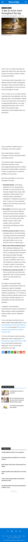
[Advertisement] (14, 52)
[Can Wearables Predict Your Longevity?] (5, 392)
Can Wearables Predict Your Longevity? (12, 452)
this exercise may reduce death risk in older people (13, 341)
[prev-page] (2, 413)
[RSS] (16, 531)
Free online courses (16, 537)
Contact (9, 537)
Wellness (9, 7)
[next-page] (5, 413)
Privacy (15, 536)
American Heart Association (10, 16)
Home (2, 5)
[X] (20, 531)
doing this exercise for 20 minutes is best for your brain (13, 325)
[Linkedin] (11, 531)
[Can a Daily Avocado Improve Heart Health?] (5, 407)
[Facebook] (7, 531)
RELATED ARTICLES (7, 387)
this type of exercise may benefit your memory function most (13, 329)
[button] (2, 2)
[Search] (26, 2)
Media (23, 536)
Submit (19, 536)
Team (7, 536)
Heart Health (8, 5)
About (3, 536)
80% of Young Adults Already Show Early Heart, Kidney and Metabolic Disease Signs (17, 400)
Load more (13, 491)
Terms (11, 536)
